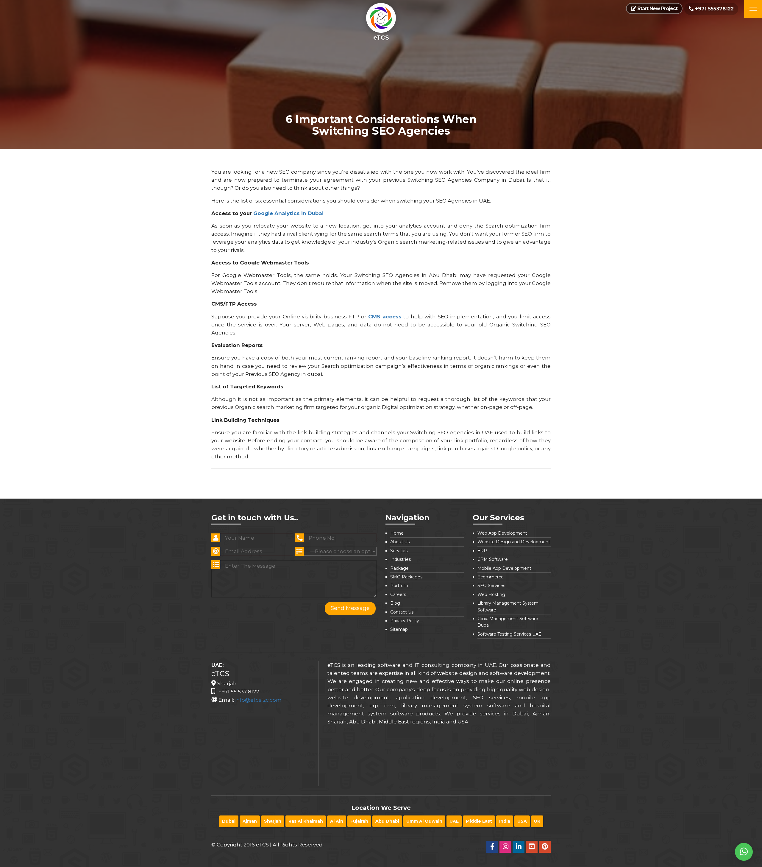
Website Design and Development (513, 541)
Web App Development (502, 533)
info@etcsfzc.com (258, 700)
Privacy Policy (404, 620)
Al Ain (336, 821)
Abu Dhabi (387, 821)
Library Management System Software (507, 606)
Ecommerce (490, 577)
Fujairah (359, 821)
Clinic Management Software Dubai (507, 622)
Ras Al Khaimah (305, 821)
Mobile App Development (504, 568)
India (504, 821)
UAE (454, 821)
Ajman (250, 821)
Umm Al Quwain (424, 821)
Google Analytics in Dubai (288, 213)
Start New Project (656, 8)
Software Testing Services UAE (509, 634)
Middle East (479, 821)
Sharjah (272, 821)
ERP (482, 550)
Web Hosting (491, 594)
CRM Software (492, 559)
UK (537, 821)
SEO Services (491, 585)
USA (522, 821)
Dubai (228, 821)
